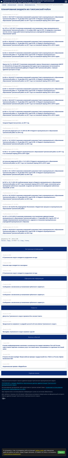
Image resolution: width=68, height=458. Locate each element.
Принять (61, 452)
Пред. (9, 240)
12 (18, 240)
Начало (3, 240)
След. (22, 240)
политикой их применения (12, 454)
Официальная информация (34, 278)
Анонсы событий (34, 337)
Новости (34, 308)
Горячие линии (34, 373)
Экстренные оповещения (34, 249)
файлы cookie (40, 450)
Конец (27, 240)
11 (16, 240)
